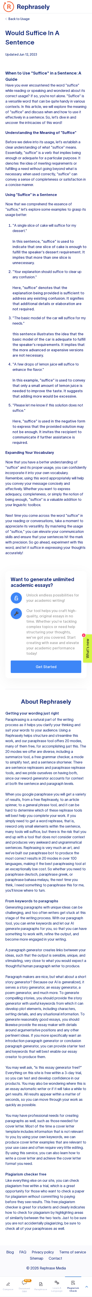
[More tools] (86, 1287)
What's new (86, 646)
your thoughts (74, 547)
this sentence (24, 334)
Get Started (46, 667)
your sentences (51, 537)
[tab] (8, 1287)
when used (31, 174)
